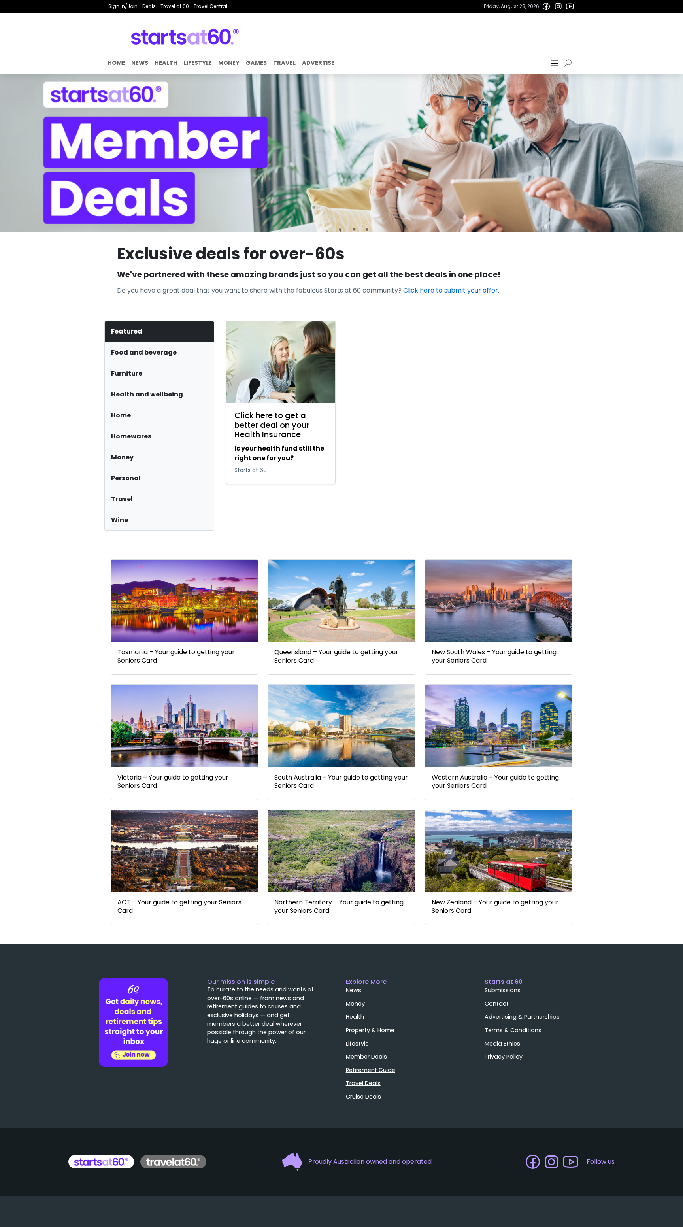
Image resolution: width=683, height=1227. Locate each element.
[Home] (185, 37)
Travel (284, 63)
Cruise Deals (363, 1097)
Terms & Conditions (513, 1030)
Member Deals (366, 1057)
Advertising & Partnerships (522, 1017)
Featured (126, 331)
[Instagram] (558, 6)
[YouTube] (570, 6)
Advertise (318, 63)
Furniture (126, 373)
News (139, 63)
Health (166, 63)
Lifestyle (198, 63)
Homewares (131, 436)
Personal (126, 478)
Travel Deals (363, 1083)
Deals (149, 6)
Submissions (503, 990)
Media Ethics (502, 1044)
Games (256, 63)
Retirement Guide (370, 1070)
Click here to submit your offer (450, 290)
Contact (497, 1004)
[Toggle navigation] (555, 63)
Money (229, 63)
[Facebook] (546, 6)
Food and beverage (144, 352)
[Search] (569, 63)
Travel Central (210, 6)
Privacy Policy (504, 1057)
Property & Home (370, 1030)
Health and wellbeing (147, 394)
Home (116, 63)
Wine (119, 520)
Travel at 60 (174, 6)
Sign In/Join (123, 6)
